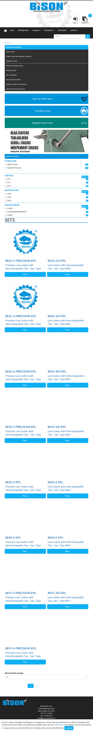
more (85, 177)
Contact (73, 30)
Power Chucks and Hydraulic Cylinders (18, 56)
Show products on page (14, 673)
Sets (10, 43)
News (12, 30)
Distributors (48, 30)
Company (35, 30)
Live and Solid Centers (13, 79)
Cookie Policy (59, 725)
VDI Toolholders (11, 75)
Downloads (62, 30)
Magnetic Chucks (11, 61)
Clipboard (85, 23)
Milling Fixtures (11, 70)
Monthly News (23, 30)
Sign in (75, 23)
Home (6, 43)
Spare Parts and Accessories (15, 89)
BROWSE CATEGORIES (13, 47)
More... (25, 274)
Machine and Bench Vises (14, 66)
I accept (69, 728)
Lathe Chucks (10, 52)
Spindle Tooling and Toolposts (16, 84)
